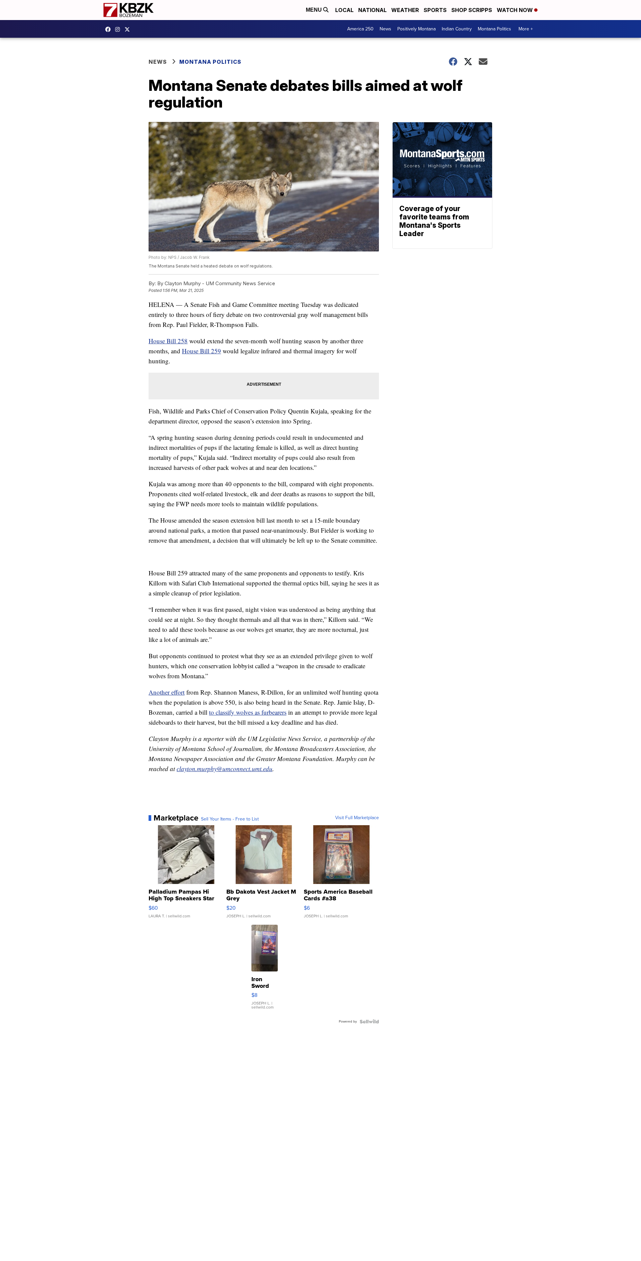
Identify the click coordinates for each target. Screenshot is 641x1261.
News (385, 28)
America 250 (360, 28)
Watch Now (515, 10)
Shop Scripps (471, 10)
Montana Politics (494, 28)
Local (344, 10)
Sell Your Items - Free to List (230, 819)
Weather (405, 10)
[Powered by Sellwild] (369, 1021)
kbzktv (119, 29)
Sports (435, 10)
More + (525, 28)
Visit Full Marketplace (357, 818)
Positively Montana (416, 28)
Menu (314, 10)
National (372, 10)
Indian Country (457, 28)
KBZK (129, 29)
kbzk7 (109, 29)
